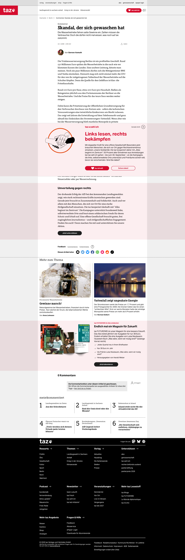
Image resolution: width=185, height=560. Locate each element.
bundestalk (44, 492)
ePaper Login (72, 530)
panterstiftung (127, 468)
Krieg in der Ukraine (75, 461)
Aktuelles (97, 454)
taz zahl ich (125, 461)
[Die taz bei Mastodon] (133, 442)
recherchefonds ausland (131, 464)
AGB (125, 546)
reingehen (44, 509)
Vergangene (99, 502)
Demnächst (98, 492)
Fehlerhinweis (84, 247)
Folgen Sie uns (125, 442)
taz (46, 441)
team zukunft (72, 492)
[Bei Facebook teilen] (92, 252)
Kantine (43, 527)
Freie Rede (44, 506)
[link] (52, 10)
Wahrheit (43, 478)
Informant (98, 546)
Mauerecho (44, 502)
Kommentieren (73, 247)
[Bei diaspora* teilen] (102, 252)
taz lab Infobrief (73, 502)
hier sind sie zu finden (82, 388)
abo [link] (120, 3)
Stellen (97, 464)
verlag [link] (42, 3)
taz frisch (70, 495)
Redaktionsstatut (110, 543)
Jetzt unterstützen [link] (69, 233)
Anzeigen (43, 534)
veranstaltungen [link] (50, 3)
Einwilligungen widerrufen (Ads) (106, 550)
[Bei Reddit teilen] (107, 252)
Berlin (51, 18)
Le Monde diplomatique (131, 499)
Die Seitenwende (100, 461)
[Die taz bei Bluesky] (138, 442)
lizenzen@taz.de (55, 546)
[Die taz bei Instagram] (143, 442)
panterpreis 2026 (128, 471)
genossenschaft (127, 458)
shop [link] (59, 3)
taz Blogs (125, 492)
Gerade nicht (135, 127)
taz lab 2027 (99, 506)
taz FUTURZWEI (127, 496)
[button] (144, 10)
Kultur (42, 464)
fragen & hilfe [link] (67, 3)
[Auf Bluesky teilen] (87, 252)
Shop (42, 530)
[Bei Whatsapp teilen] (97, 252)
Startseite (43, 18)
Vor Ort (97, 495)
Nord (41, 475)
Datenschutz (108, 546)
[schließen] (143, 127)
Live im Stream (100, 499)
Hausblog (98, 458)
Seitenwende (133, 546)
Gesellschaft (44, 461)
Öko (41, 458)
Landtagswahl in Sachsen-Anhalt (77, 456)
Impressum (118, 546)
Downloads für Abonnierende (78, 533)
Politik (42, 454)
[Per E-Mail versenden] (77, 252)
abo (123, 454)
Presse (97, 468)
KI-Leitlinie (140, 543)
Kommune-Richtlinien (126, 543)
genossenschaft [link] (128, 3)
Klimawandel (72, 464)
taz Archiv (125, 503)
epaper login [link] (140, 3)
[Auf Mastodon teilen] (82, 252)
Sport (42, 468)
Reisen (42, 523)
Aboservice (71, 526)
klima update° (45, 499)
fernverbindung (46, 495)
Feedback (71, 523)
